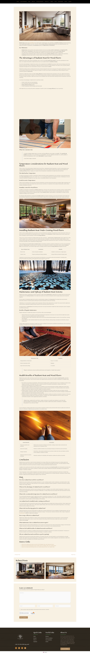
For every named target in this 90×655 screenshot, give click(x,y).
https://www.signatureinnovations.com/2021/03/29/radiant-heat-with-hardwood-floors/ (38, 544)
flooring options (22, 513)
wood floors (31, 42)
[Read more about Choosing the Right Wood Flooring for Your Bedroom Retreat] (60, 570)
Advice (65, 1)
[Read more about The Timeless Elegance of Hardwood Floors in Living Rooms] (30, 570)
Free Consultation (23, 1)
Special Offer (60, 1)
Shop (29, 1)
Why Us (33, 1)
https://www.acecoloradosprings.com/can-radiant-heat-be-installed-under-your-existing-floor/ (39, 545)
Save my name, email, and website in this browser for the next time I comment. (35, 609)
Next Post (73, 554)
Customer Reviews (39, 1)
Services (46, 1)
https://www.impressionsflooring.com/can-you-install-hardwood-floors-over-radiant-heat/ (38, 547)
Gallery (51, 1)
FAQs (56, 1)
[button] (45, 133)
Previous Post (17, 554)
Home (18, 1)
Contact (70, 1)
